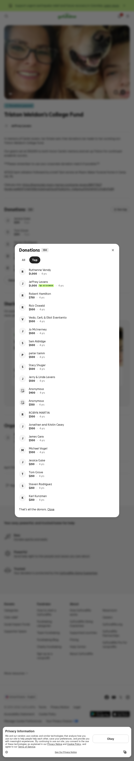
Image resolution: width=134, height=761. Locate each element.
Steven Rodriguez (40, 484)
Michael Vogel (38, 448)
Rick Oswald (37, 305)
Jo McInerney (38, 329)
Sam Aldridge (37, 341)
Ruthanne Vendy (40, 269)
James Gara (36, 436)
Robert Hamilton (40, 293)
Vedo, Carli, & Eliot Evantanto (48, 317)
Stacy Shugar (37, 365)
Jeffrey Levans (38, 281)
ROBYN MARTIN (39, 412)
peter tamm (37, 353)
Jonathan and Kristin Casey (46, 424)
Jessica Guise (37, 460)
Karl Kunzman (38, 496)
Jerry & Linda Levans (42, 377)
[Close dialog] (112, 250)
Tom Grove (36, 472)
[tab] (23, 259)
